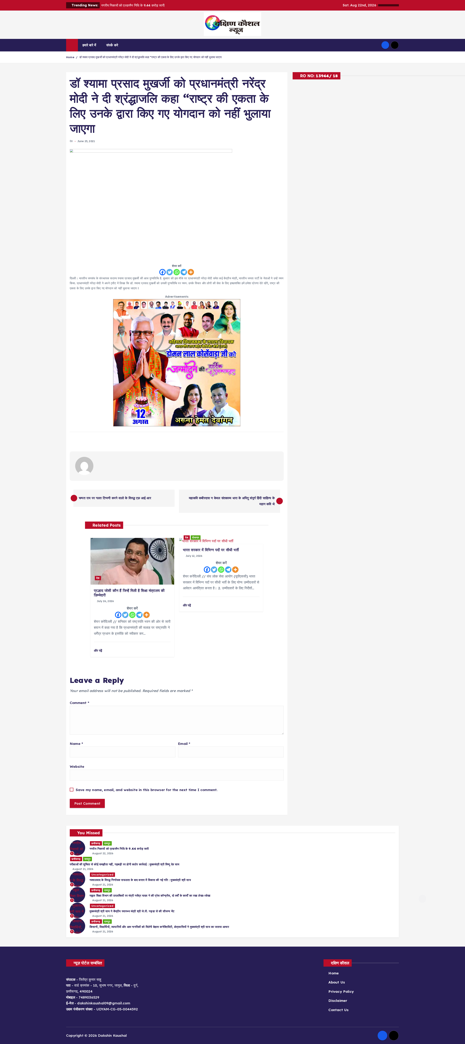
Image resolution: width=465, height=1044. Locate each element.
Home (70, 57)
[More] (191, 272)
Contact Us (338, 1010)
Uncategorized (102, 874)
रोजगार (195, 537)
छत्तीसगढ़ (95, 843)
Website (77, 766)
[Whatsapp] (176, 272)
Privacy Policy (341, 991)
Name (76, 743)
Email (184, 743)
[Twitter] (169, 272)
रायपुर (107, 843)
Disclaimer (337, 1000)
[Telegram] (184, 272)
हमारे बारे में (89, 45)
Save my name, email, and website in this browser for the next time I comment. (147, 790)
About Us (336, 982)
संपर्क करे (112, 45)
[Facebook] (162, 272)
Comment (79, 703)
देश (71, 141)
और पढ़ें (98, 650)
